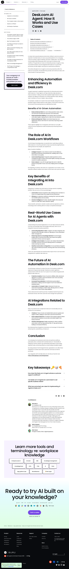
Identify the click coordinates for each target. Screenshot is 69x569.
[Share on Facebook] (41, 31)
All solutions (6, 544)
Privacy (24, 563)
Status (30, 538)
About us (44, 538)
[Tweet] (38, 31)
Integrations (6, 540)
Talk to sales (64, 2)
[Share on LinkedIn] (36, 31)
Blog (18, 546)
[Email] (33, 31)
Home (5, 526)
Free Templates (45, 548)
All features (6, 542)
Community (19, 544)
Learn (18, 536)
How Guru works (7, 538)
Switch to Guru (45, 546)
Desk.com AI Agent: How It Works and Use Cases (32, 526)
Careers (43, 536)
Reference (10, 526)
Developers (19, 542)
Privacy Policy (11, 566)
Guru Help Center (33, 536)
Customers (19, 538)
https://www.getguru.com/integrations (38, 355)
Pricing (32, 2)
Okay (19, 565)
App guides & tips (17, 526)
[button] (9, 2)
